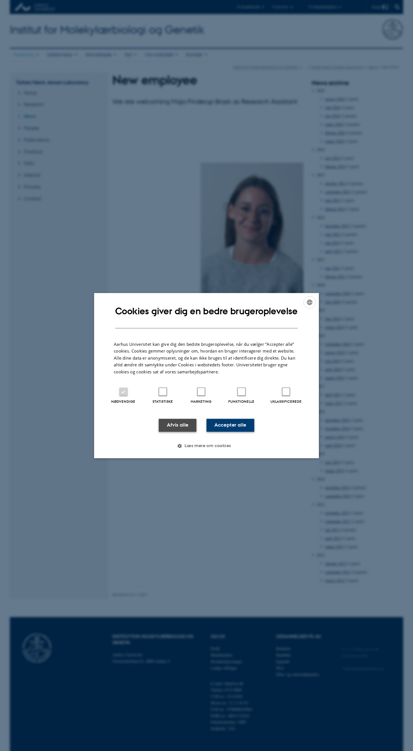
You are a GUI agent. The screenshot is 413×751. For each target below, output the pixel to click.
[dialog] (206, 375)
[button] (206, 445)
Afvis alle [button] (178, 425)
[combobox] (309, 302)
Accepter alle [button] (230, 425)
